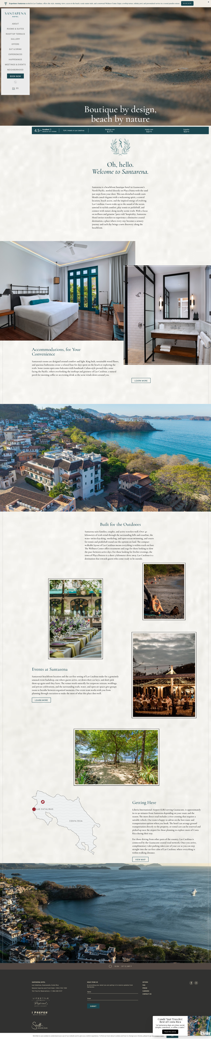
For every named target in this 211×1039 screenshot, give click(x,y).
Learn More (141, 381)
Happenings (15, 59)
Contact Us (147, 994)
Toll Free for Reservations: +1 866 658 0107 (47, 991)
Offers (15, 44)
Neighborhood (15, 69)
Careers (146, 991)
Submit (93, 1006)
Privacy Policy (159, 1036)
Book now (15, 76)
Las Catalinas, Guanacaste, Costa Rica (45, 985)
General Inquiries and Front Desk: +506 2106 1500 (49, 988)
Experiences (15, 54)
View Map (140, 859)
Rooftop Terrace (15, 34)
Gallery (15, 39)
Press (145, 988)
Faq (144, 985)
